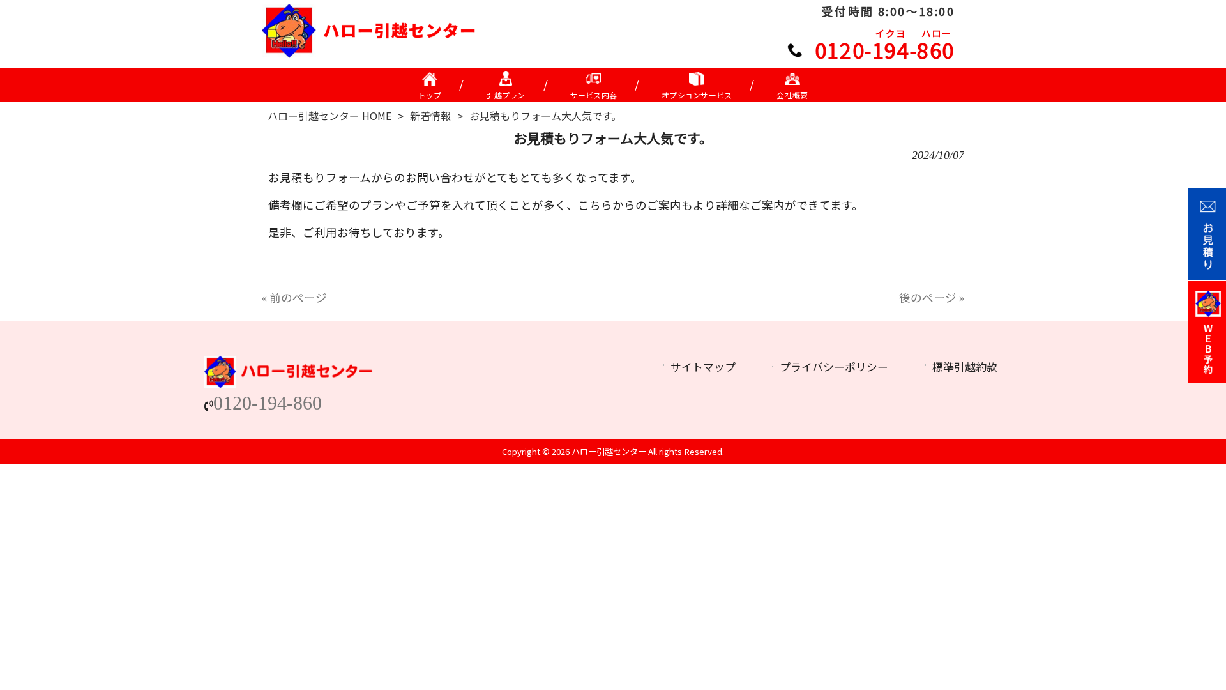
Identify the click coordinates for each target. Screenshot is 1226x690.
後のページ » (931, 297)
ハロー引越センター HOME (329, 115)
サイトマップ (703, 366)
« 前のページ (294, 297)
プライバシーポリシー (834, 366)
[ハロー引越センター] (369, 53)
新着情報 (430, 115)
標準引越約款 (964, 366)
